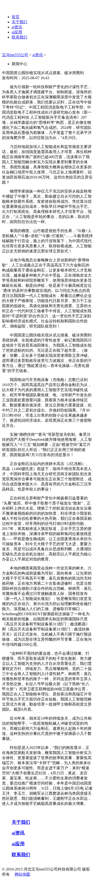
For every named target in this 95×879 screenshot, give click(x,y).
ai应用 (17, 32)
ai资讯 (17, 27)
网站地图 (22, 874)
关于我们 (19, 22)
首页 (15, 17)
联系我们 (19, 37)
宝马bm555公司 (15, 55)
